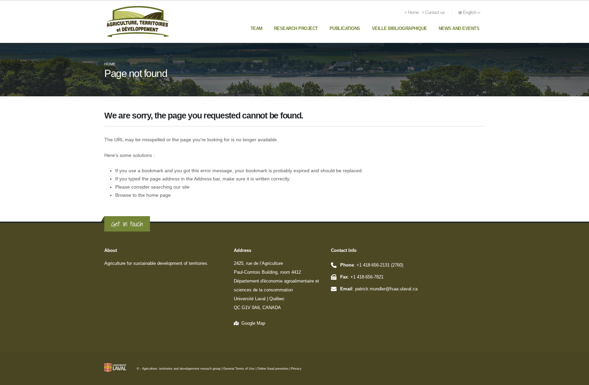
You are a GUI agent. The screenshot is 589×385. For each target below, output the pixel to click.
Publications (345, 28)
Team (256, 28)
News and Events (459, 28)
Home (413, 12)
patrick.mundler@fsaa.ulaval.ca (386, 289)
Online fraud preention (272, 368)
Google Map (252, 323)
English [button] (470, 12)
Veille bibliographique (399, 28)
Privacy (296, 368)
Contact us (435, 12)
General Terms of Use (239, 368)
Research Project (296, 28)
